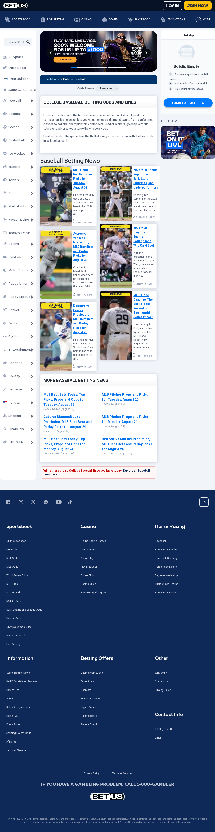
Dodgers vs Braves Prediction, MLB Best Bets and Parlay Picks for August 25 (83, 319)
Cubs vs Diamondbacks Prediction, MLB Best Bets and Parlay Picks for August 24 (67, 422)
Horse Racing (170, 526)
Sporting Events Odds (18, 733)
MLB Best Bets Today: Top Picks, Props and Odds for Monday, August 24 (64, 444)
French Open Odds (17, 635)
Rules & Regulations (18, 707)
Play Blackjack (89, 566)
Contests (86, 690)
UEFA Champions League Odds (24, 609)
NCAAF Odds (13, 592)
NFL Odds (11, 549)
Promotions (176, 19)
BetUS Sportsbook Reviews (21, 681)
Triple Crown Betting (166, 584)
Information (19, 658)
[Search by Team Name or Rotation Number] (28, 42)
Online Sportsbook (16, 540)
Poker (113, 19)
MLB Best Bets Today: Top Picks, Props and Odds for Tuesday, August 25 (64, 399)
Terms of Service (16, 750)
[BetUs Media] (9, 502)
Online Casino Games (93, 540)
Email (158, 737)
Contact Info (169, 714)
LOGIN (172, 5)
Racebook (142, 19)
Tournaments (88, 549)
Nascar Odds (14, 618)
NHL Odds (12, 584)
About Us (11, 698)
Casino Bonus (89, 715)
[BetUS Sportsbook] (15, 5)
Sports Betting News (18, 672)
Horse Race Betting (166, 566)
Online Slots (88, 575)
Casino (86, 19)
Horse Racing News (166, 592)
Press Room (13, 724)
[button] (50, 53)
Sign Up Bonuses (90, 698)
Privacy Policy (163, 690)
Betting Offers (97, 658)
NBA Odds (12, 558)
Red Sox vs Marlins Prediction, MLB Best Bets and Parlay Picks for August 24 (127, 444)
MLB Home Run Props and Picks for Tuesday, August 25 (83, 178)
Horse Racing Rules (166, 549)
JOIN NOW (197, 5)
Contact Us (161, 681)
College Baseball (74, 79)
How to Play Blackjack (93, 592)
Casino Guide (88, 584)
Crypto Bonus (88, 707)
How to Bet (12, 690)
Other (161, 658)
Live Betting (55, 19)
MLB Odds (12, 566)
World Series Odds (17, 575)
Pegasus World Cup (166, 575)
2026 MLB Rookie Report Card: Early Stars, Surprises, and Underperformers (145, 178)
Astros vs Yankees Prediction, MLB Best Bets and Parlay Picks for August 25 (83, 247)
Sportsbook (21, 19)
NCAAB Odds (14, 601)
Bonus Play (87, 558)
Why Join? (161, 672)
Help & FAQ (12, 715)
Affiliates (11, 741)
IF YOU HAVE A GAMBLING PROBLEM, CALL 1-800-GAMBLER (107, 784)
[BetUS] (107, 796)
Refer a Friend (89, 724)
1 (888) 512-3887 (165, 729)
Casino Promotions (92, 672)
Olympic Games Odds (19, 627)
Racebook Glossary (166, 558)
